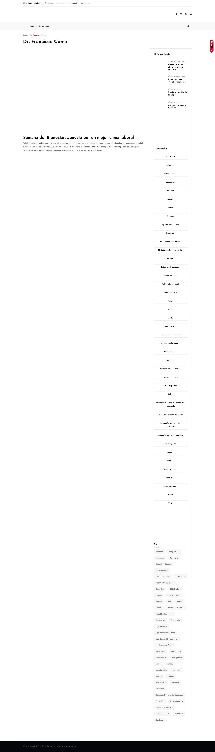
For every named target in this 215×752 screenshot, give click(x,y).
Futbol (179, 602)
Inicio (31, 26)
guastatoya (160, 620)
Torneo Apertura (176, 701)
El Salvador (175, 589)
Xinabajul (159, 720)
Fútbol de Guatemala (175, 608)
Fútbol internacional (177, 62)
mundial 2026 (161, 670)
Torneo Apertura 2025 (164, 707)
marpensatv (176, 651)
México (159, 676)
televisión (160, 701)
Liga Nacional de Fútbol (165, 633)
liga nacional (161, 626)
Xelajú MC (179, 714)
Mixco (158, 664)
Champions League (163, 564)
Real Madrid (161, 683)
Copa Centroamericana (165, 583)
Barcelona (174, 558)
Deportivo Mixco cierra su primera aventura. (175, 67)
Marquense (177, 658)
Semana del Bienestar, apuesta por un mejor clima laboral (78, 137)
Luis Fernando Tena (164, 645)
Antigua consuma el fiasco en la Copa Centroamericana (67, 3)
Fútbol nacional (174, 89)
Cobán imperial (162, 570)
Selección (160, 689)
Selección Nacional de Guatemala (169, 695)
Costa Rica (160, 589)
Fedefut (159, 602)
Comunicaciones (163, 577)
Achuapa (159, 552)
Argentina (160, 558)
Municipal (177, 670)
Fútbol (158, 608)
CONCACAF (180, 577)
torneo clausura (162, 714)
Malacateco (160, 651)
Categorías (44, 26)
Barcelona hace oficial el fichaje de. (177, 80)
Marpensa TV (161, 658)
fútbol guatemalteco (164, 614)
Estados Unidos (174, 595)
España (159, 595)
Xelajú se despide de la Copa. (177, 93)
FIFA (169, 602)
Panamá (171, 676)
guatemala (175, 620)
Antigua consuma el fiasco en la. (177, 106)
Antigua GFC (174, 552)
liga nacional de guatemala (167, 639)
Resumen (175, 683)
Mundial (170, 664)
